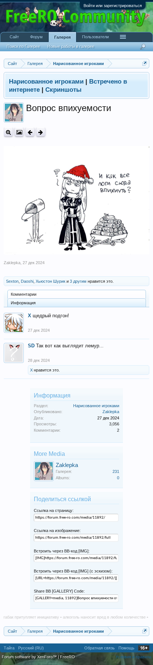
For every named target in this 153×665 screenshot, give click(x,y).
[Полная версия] (8, 132)
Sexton (12, 281)
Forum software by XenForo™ (30, 657)
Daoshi (27, 281)
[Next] (40, 132)
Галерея (62, 37)
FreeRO (67, 657)
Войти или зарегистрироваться (113, 5)
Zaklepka (12, 262)
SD (31, 345)
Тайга (9, 648)
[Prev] (30, 132)
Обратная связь (99, 648)
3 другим (78, 281)
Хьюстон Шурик (50, 281)
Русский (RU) (31, 648)
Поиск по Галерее (23, 46)
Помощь (126, 648)
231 (116, 471)
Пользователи (95, 37)
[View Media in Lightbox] (19, 132)
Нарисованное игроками (96, 405)
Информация (23, 303)
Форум (36, 37)
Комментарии (23, 294)
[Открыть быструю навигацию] (144, 63)
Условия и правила (133, 657)
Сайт (14, 37)
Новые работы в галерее (71, 46)
